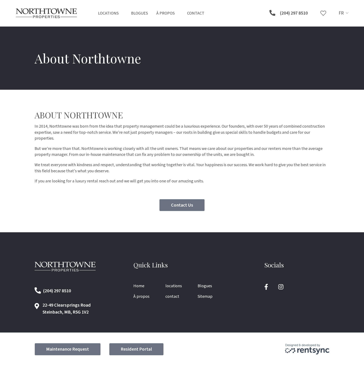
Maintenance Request (67, 349)
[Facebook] (266, 287)
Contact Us (182, 205)
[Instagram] (281, 287)
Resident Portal (136, 349)
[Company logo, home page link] (46, 13)
